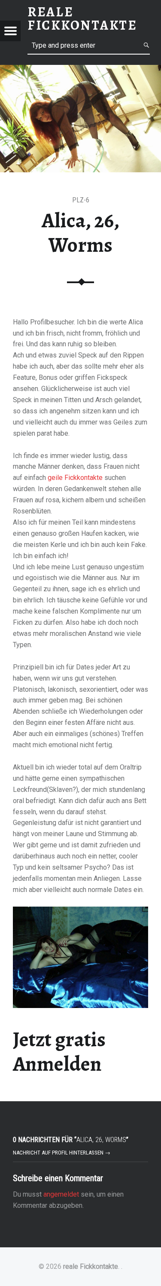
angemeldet (61, 1194)
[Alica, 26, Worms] (80, 70)
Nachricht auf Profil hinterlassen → (61, 1152)
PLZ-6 (80, 200)
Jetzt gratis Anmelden (59, 1051)
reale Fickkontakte (90, 1266)
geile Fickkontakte (75, 477)
